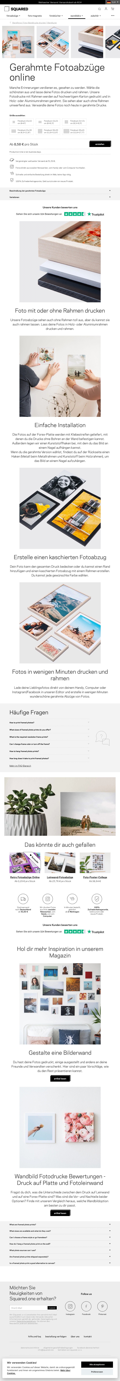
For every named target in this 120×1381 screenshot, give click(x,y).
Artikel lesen (60, 1078)
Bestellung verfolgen (55, 1336)
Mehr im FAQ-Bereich (20, 765)
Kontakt (88, 1336)
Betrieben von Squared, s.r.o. (70, 1349)
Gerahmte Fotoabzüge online (57, 71)
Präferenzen (97, 1372)
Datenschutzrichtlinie (30, 1347)
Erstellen (99, 144)
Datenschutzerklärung (26, 1321)
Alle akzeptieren (97, 1364)
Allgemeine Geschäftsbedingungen (58, 1347)
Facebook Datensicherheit (88, 1347)
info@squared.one (46, 1349)
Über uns (75, 1336)
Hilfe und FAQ (34, 1336)
